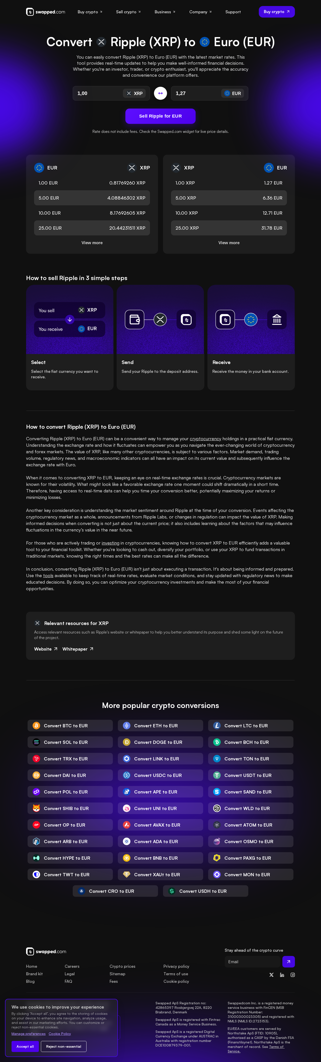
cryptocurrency (205, 438)
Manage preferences (29, 1033)
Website (43, 649)
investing (110, 543)
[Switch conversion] (160, 93)
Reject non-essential (63, 1046)
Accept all (25, 1046)
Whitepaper (75, 649)
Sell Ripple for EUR (160, 116)
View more (92, 242)
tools (48, 575)
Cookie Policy (60, 1033)
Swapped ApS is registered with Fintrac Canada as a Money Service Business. (188, 1021)
